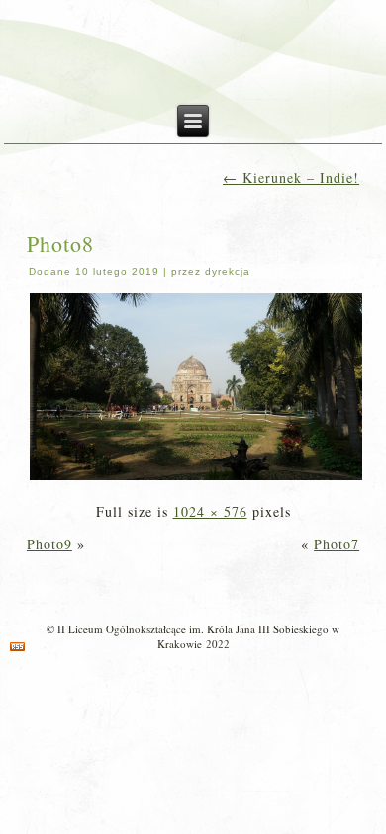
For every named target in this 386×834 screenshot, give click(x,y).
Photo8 (60, 243)
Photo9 (49, 544)
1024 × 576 (210, 511)
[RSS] (17, 646)
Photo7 (336, 544)
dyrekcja (227, 271)
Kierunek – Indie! (291, 177)
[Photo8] (196, 478)
